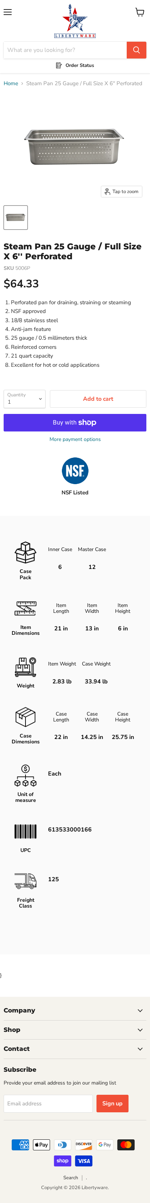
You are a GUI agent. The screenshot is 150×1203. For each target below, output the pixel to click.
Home (11, 83)
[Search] (136, 50)
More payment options (75, 439)
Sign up (112, 1104)
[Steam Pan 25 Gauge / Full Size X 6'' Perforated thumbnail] (15, 217)
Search (70, 1177)
